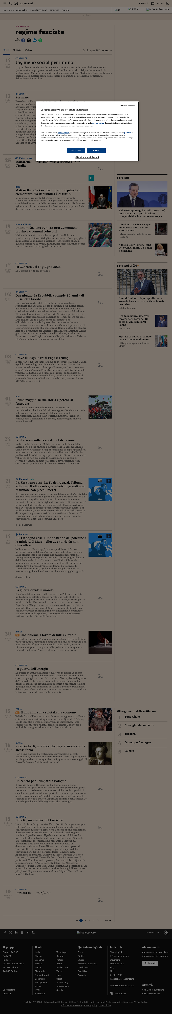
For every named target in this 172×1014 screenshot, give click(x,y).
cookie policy (98, 123)
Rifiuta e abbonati (127, 106)
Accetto (96, 150)
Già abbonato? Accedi (87, 157)
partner (127, 133)
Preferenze (76, 150)
